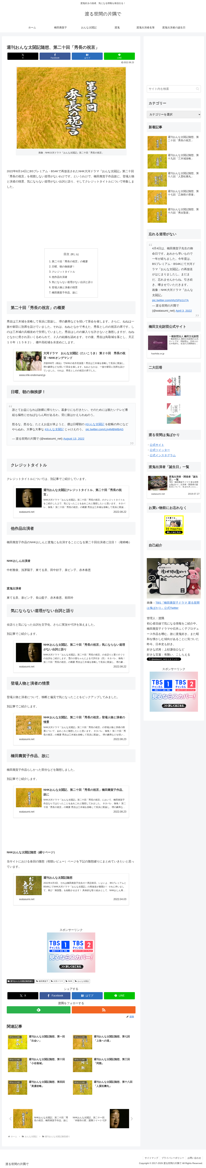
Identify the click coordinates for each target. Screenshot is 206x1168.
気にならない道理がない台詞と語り (72, 282)
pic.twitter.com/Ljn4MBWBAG (104, 429)
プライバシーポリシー (173, 1158)
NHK (70, 981)
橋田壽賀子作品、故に (65, 292)
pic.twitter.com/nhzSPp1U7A (170, 300)
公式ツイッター (160, 450)
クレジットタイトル (63, 271)
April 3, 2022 (184, 310)
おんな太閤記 (83, 981)
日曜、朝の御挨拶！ (63, 266)
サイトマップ (151, 1158)
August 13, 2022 (73, 438)
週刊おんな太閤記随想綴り (21, 981)
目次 (66, 254)
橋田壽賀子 (43, 981)
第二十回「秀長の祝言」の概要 (70, 261)
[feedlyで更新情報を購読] (38, 1009)
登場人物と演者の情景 (65, 287)
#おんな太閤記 (94, 424)
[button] (197, 89)
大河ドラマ (58, 981)
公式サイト (157, 445)
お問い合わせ (194, 1158)
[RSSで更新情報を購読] (104, 1009)
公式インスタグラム (163, 455)
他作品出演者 (59, 276)
